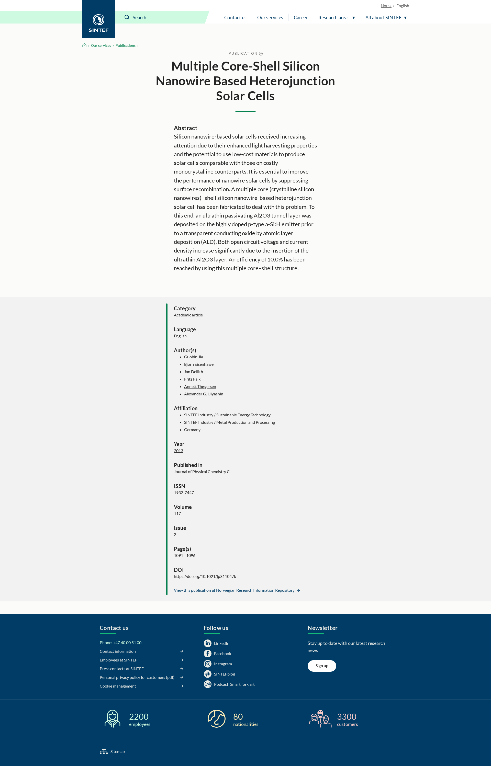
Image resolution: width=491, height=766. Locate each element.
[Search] (127, 17)
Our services (270, 17)
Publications (126, 45)
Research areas (334, 17)
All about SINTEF (383, 17)
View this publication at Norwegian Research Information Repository (234, 590)
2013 (178, 450)
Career (301, 17)
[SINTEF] (98, 19)
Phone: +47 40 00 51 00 (120, 642)
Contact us (235, 17)
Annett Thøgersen (200, 386)
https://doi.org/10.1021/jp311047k (205, 576)
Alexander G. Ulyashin (203, 393)
